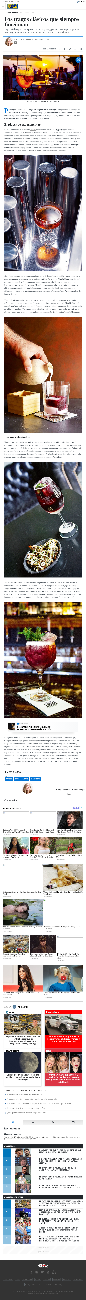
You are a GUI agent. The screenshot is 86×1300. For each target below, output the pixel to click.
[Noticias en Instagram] (31, 1272)
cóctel (33, 129)
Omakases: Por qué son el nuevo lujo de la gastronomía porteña (34, 728)
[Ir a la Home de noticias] (43, 1265)
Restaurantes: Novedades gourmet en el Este (26, 1108)
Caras (18, 1279)
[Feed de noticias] (48, 1272)
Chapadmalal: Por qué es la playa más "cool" (25, 1094)
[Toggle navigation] (3, 6)
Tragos (9, 779)
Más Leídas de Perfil (14, 1197)
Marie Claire (27, 1279)
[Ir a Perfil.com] (81, 1)
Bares (17, 779)
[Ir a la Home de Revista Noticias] (11, 6)
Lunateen (48, 1284)
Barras (25, 779)
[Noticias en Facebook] (36, 1272)
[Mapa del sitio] (54, 1272)
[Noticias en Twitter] (42, 1272)
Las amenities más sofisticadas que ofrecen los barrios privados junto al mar (39, 1103)
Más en (7, 1006)
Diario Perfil (8, 1279)
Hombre (47, 1279)
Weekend (56, 1279)
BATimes (58, 1284)
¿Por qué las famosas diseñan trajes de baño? (26, 1112)
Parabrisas (66, 1279)
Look (27, 1284)
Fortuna (38, 1279)
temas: (8, 776)
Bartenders (35, 779)
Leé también (23, 724)
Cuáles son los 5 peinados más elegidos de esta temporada (32, 1099)
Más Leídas (9, 1146)
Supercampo (78, 1279)
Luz (33, 1284)
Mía (40, 1284)
